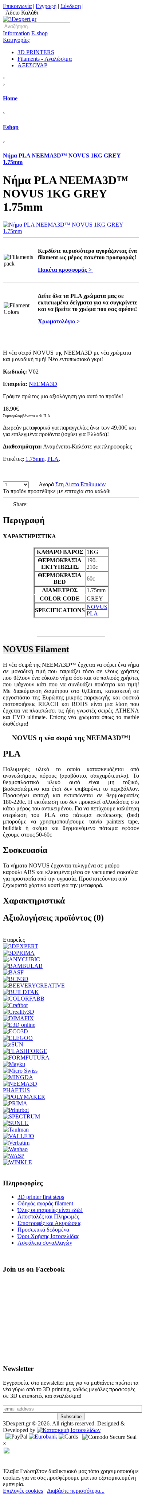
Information (16, 33)
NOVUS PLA (97, 610)
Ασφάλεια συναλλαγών (44, 1243)
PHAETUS (16, 1090)
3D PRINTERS (35, 52)
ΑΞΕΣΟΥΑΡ (32, 65)
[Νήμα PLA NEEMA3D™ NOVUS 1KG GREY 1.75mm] (71, 231)
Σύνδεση (70, 6)
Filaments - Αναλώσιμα (44, 59)
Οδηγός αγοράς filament (45, 1203)
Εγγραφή (46, 6)
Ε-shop (25, 36)
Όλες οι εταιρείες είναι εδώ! (50, 1210)
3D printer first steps (40, 1197)
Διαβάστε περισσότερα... (75, 1491)
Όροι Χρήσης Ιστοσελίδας (48, 1236)
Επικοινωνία (17, 6)
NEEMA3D (43, 384)
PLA (53, 459)
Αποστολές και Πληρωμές (48, 1216)
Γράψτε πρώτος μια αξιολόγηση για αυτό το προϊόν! (63, 396)
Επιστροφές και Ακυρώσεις (49, 1223)
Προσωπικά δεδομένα (43, 1229)
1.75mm (34, 459)
